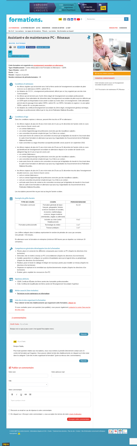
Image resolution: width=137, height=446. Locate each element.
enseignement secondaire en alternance (48, 65)
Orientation (46, 28)
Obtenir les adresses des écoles (18, 56)
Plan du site (71, 431)
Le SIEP (68, 28)
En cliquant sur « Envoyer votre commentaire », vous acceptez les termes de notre (46, 414)
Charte (50, 431)
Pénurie (44, 31)
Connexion (123, 28)
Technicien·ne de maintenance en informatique (33, 293)
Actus (38, 28)
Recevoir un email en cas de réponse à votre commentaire (31, 410)
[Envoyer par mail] (15, 47)
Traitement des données (60, 431)
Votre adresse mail (57, 372)
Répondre (84, 334)
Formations (26, 19)
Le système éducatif (28, 28)
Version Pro (113, 28)
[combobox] (28, 384)
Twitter (22, 47)
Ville (10, 381)
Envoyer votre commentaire (79, 419)
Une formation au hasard (65, 31)
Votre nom (12, 372)
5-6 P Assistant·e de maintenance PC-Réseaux (110, 89)
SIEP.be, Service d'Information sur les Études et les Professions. (6, 444)
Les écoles (52, 31)
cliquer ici (72, 303)
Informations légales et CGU (38, 431)
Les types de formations (33, 31)
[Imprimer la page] (11, 47)
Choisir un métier (58, 28)
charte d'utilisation (75, 414)
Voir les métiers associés (105, 73)
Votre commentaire (15, 390)
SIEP (15, 431)
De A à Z (11, 31)
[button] (12, 394)
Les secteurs (19, 31)
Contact (78, 431)
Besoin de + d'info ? (43, 47)
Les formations (14, 28)
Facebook (31, 47)
